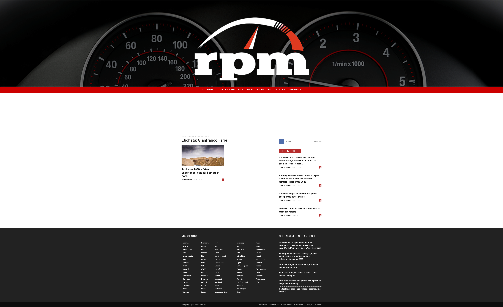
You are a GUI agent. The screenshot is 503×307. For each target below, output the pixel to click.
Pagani (239, 269)
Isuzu (203, 286)
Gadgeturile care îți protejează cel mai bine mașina (300, 290)
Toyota (258, 272)
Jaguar (204, 292)
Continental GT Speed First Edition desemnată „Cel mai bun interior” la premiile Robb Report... (297, 160)
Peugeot (240, 272)
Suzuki (258, 266)
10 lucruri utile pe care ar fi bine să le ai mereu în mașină (298, 274)
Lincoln (218, 269)
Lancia (217, 259)
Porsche (240, 279)
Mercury (240, 243)
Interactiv (295, 90)
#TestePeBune (246, 90)
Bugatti (186, 269)
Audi (184, 259)
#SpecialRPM (264, 90)
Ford (203, 263)
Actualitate (209, 90)
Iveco (203, 289)
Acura (185, 246)
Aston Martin (188, 256)
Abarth (185, 243)
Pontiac (240, 276)
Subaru (259, 263)
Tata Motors (261, 269)
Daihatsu (205, 243)
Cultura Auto (227, 90)
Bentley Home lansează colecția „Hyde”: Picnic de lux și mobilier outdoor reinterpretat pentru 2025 (299, 178)
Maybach (218, 282)
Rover (239, 292)
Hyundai (204, 279)
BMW (185, 266)
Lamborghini (220, 256)
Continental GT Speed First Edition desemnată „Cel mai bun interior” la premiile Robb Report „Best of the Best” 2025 (300, 245)
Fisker (203, 259)
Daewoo (186, 292)
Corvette (186, 286)
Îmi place (317, 142)
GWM (203, 269)
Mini (238, 253)
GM (202, 266)
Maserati (218, 279)
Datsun (204, 246)
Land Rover (219, 263)
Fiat (202, 256)
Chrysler (186, 279)
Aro (184, 253)
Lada (217, 253)
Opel (239, 263)
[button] (318, 90)
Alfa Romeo (187, 249)
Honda (204, 272)
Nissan (239, 259)
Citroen (186, 282)
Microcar (241, 249)
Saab (258, 243)
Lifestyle (280, 90)
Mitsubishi (241, 256)
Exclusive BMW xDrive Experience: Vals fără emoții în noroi (200, 173)
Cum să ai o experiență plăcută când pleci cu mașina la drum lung (300, 282)
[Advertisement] (251, 112)
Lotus (217, 272)
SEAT (258, 246)
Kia (216, 246)
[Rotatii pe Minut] (251, 43)
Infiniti (204, 282)
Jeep (216, 243)
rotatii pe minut (187, 179)
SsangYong (260, 259)
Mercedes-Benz (221, 292)
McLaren (218, 289)
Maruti (217, 276)
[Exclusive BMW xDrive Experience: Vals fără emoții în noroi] (203, 155)
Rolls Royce (241, 289)
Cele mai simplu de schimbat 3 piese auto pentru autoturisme (298, 265)
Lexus (217, 266)
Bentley (186, 263)
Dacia (185, 289)
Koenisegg (219, 249)
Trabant (259, 276)
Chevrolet (187, 276)
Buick (185, 272)
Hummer (205, 276)
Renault (240, 286)
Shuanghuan (261, 249)
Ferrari (204, 253)
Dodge (204, 249)
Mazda (217, 286)
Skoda (258, 253)
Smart (258, 256)
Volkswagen (260, 279)
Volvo (258, 282)
